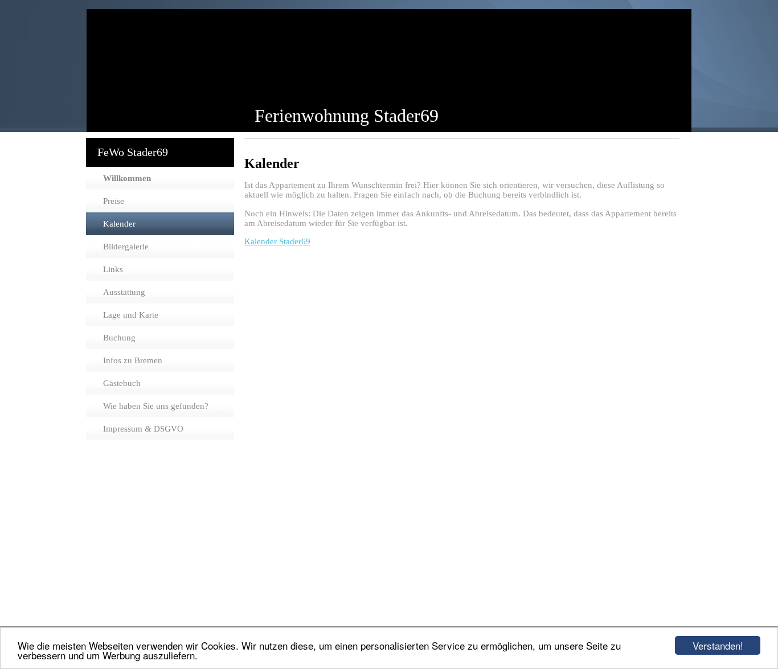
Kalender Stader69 (277, 241)
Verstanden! (718, 645)
